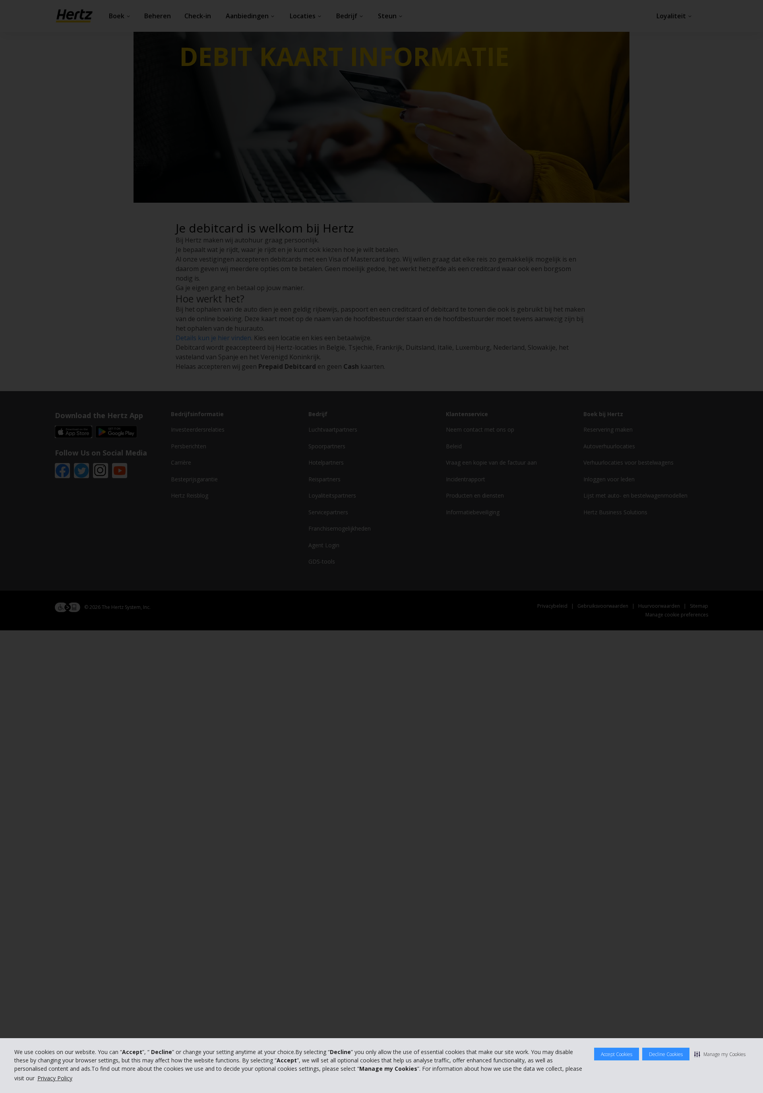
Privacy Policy (54, 1078)
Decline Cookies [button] (666, 1054)
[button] (720, 1054)
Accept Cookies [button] (616, 1054)
